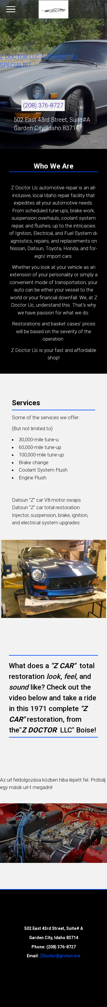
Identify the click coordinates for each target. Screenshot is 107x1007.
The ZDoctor (53, 9)
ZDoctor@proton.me (60, 955)
